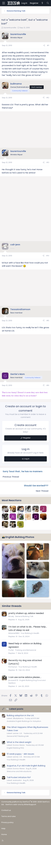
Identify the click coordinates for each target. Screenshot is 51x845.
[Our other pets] (37, 570)
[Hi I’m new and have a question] (37, 551)
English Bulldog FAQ (15, 748)
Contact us (6, 810)
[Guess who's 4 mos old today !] (13, 561)
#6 (47, 385)
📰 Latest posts (14, 708)
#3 (47, 162)
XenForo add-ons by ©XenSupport (20, 804)
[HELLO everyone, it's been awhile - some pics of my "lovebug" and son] (13, 588)
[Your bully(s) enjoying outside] (37, 588)
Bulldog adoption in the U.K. (20, 715)
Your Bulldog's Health (30, 633)
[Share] (44, 45)
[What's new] (42, 3)
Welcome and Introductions (19, 771)
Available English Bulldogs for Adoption (24, 721)
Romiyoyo (12, 667)
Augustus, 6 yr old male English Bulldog (26, 765)
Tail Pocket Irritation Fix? (19, 777)
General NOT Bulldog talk (18, 736)
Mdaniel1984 (13, 633)
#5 (47, 320)
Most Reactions (11, 500)
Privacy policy (7, 822)
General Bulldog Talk (24, 616)
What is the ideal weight (19, 742)
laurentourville (10, 27)
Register (27, 438)
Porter (11, 650)
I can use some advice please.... (24, 677)
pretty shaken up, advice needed (26, 613)
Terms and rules (8, 816)
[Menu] (4, 3)
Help (3, 828)
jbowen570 (13, 680)
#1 (48, 45)
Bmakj (11, 616)
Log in (26, 458)
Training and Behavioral (25, 650)
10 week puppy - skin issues (20, 753)
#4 (47, 255)
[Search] (47, 3)
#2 (47, 97)
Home (4, 834)
